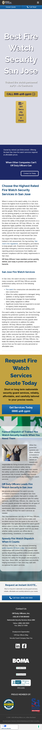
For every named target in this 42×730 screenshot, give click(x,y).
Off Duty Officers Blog (21, 635)
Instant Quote (11, 7)
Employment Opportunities (21, 632)
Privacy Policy (21, 674)
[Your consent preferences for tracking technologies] (38, 726)
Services (13, 721)
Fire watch (9, 289)
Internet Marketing (21, 721)
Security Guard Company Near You (21, 638)
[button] (30, 173)
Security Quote (7, 721)
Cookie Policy (21, 668)
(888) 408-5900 (23, 623)
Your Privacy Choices (11, 726)
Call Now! (32, 7)
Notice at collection (6, 728)
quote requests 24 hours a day (13, 548)
